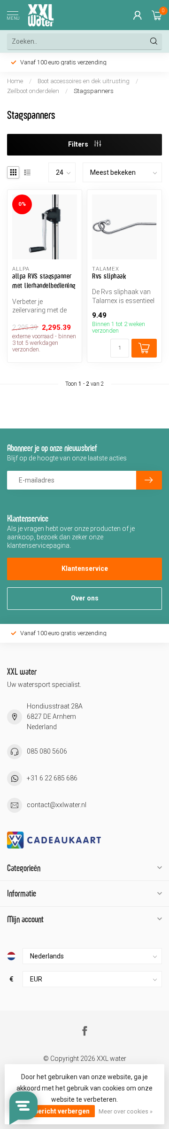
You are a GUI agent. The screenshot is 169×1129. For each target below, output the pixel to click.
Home (15, 81)
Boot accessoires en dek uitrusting (84, 81)
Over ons (85, 598)
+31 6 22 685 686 (52, 778)
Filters (79, 144)
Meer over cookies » (126, 1111)
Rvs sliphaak (109, 276)
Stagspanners (94, 90)
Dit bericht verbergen (57, 1111)
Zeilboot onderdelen (34, 90)
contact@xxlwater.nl (56, 805)
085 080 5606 (47, 751)
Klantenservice (84, 568)
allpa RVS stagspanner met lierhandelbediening (44, 281)
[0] (157, 15)
